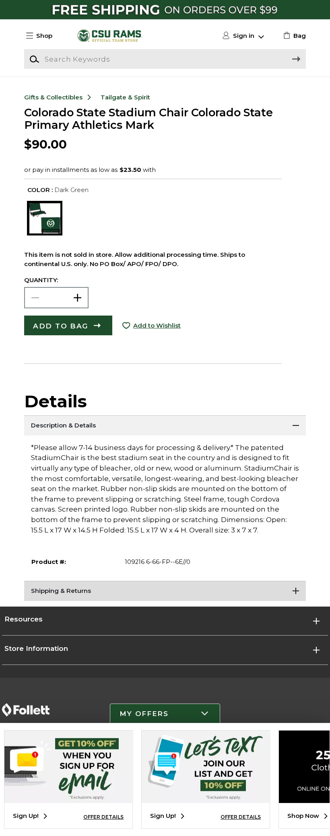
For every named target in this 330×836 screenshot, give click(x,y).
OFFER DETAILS (103, 817)
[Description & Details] (165, 425)
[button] (42, 35)
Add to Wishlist (157, 325)
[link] (293, 35)
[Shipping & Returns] (165, 591)
